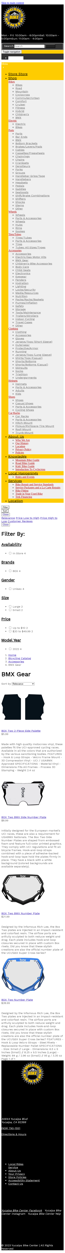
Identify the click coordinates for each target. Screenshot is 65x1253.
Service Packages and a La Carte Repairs (37, 487)
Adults (19, 390)
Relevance (8, 518)
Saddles (20, 189)
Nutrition (21, 296)
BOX (17, 571)
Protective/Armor (26, 348)
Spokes (20, 231)
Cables (19, 149)
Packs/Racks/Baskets (29, 299)
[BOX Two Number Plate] (32, 976)
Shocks (20, 202)
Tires (18, 244)
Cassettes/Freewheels (30, 153)
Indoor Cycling (25, 319)
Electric (12, 120)
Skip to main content (12, 2)
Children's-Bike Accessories (33, 263)
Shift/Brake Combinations (32, 195)
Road (18, 88)
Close (5, 514)
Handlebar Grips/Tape (30, 176)
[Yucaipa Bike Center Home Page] (14, 29)
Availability (11, 544)
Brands (7, 562)
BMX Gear (21, 260)
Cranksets (22, 163)
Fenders (20, 280)
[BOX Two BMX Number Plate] (32, 890)
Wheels (12, 211)
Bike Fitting (21, 490)
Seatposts (21, 192)
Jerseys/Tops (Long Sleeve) (33, 354)
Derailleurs (22, 166)
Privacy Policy (23, 449)
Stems (19, 205)
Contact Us (15, 1183)
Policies (19, 452)
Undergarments (26, 377)
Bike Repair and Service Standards (34, 484)
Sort (5, 511)
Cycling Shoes (24, 410)
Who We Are (22, 440)
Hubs (19, 224)
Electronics (22, 273)
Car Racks (14, 413)
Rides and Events (24, 476)
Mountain (21, 91)
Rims (18, 228)
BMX (18, 117)
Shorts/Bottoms (25, 361)
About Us (14, 1170)
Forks (19, 169)
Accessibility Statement (24, 1180)
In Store (19, 553)
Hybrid (19, 111)
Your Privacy (16, 1174)
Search (9, 46)
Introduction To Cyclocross (30, 469)
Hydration (21, 283)
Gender (8, 580)
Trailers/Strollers (26, 315)
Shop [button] (12, 78)
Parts (11, 130)
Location (20, 446)
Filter (5, 507)
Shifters (20, 198)
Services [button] (15, 481)
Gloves (19, 338)
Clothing (13, 328)
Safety (19, 306)
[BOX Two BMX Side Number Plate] (32, 794)
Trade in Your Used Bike (29, 493)
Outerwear (22, 345)
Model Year (11, 640)
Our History (22, 443)
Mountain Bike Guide (27, 460)
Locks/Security (25, 289)
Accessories (14, 250)
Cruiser (20, 104)
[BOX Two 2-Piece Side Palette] (32, 707)
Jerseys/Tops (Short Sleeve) (33, 341)
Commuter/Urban (27, 98)
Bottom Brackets (26, 143)
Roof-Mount (23, 429)
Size (5, 597)
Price (5, 619)
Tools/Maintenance (28, 312)
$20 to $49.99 (23, 631)
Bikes (11, 81)
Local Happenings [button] (23, 473)
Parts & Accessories (28, 218)
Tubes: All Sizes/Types (30, 247)
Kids (18, 393)
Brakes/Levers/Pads (28, 146)
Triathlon (21, 374)
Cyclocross (22, 94)
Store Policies (17, 1177)
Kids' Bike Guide (24, 466)
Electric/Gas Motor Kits (30, 257)
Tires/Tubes (14, 234)
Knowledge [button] (17, 456)
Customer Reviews (20, 521)
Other (19, 208)
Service (13, 1167)
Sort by (6, 683)
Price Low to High (27, 518)
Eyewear (21, 276)
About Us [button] (16, 436)
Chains (19, 159)
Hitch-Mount (23, 422)
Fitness (20, 107)
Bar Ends (21, 136)
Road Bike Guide (25, 463)
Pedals (19, 185)
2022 (17, 649)
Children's (22, 114)
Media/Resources (26, 293)
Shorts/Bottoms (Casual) (31, 364)
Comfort (21, 101)
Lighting (20, 286)
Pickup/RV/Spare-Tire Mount (34, 426)
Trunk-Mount (24, 432)
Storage (20, 309)
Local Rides (15, 1164)
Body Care (22, 266)
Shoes (11, 396)
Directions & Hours (13, 1134)
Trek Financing (23, 496)
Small (18, 610)
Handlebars (23, 179)
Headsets (21, 182)
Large (18, 606)
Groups (20, 172)
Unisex (18, 589)
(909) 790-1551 (10, 1128)
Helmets (13, 380)
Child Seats (23, 270)
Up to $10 (20, 628)
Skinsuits (21, 367)
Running (21, 351)
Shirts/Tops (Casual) (28, 358)
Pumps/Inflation (26, 302)
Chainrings (22, 156)
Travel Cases (23, 322)
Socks (19, 371)
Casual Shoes (24, 403)
